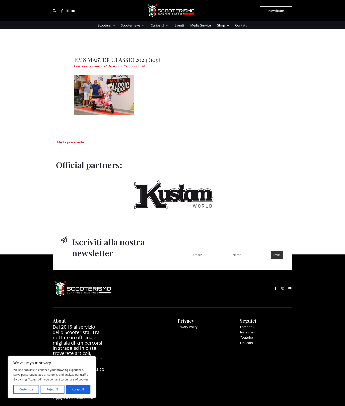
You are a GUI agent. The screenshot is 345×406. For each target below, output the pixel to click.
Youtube (246, 337)
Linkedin (246, 343)
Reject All (52, 389)
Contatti (241, 25)
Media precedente (68, 142)
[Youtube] (73, 11)
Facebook (247, 327)
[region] (52, 377)
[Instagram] (67, 11)
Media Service (200, 25)
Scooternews (130, 25)
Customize (26, 389)
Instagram (248, 332)
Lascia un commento (89, 66)
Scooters (104, 25)
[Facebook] (61, 11)
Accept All (78, 389)
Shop (221, 25)
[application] (113, 25)
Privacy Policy (187, 327)
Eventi (179, 25)
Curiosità (157, 25)
